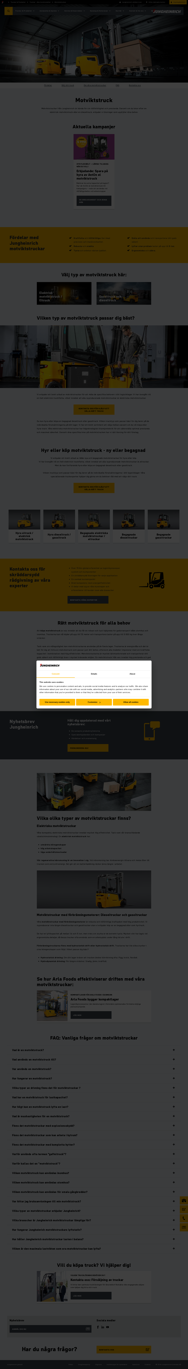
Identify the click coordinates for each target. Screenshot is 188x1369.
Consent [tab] (55, 674)
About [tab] (132, 674)
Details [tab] (94, 674)
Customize (92, 702)
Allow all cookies (130, 702)
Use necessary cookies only (57, 702)
